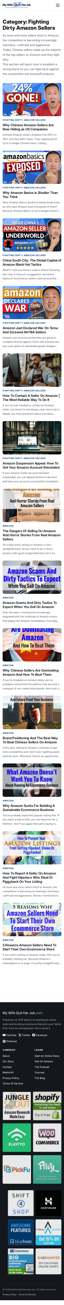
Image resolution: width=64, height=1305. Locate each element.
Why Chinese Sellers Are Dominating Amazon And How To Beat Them (31, 672)
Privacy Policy (11, 1078)
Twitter (26, 1035)
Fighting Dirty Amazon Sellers (24, 120)
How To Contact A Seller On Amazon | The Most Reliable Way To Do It (31, 398)
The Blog (40, 1078)
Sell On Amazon (44, 1061)
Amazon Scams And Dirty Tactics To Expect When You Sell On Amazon (30, 605)
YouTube (11, 1035)
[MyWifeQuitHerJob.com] (17, 5)
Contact (7, 1067)
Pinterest (11, 1041)
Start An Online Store (47, 1055)
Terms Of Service (13, 1083)
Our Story (8, 1061)
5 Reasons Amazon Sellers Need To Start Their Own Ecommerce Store (29, 947)
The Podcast (42, 1067)
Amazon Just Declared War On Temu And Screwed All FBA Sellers (30, 330)
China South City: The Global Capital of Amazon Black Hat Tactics (32, 262)
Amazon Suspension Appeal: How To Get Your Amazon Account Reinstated (31, 465)
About (6, 1055)
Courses (39, 1072)
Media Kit (8, 1072)
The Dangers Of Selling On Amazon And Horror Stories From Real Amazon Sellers (32, 535)
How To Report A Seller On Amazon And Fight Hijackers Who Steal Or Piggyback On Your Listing (29, 877)
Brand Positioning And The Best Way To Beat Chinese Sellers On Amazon (30, 740)
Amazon (8, 526)
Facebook (41, 1035)
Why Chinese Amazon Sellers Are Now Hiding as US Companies (28, 127)
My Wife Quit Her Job (22, 1013)
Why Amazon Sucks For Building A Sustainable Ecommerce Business (29, 808)
